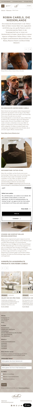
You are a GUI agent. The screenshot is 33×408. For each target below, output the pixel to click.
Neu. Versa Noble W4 (6, 334)
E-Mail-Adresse (5, 365)
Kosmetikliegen (5, 327)
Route (2, 322)
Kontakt (29, 5)
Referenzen (8, 10)
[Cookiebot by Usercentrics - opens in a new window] (24, 188)
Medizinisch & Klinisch (9, 379)
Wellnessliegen (5, 331)
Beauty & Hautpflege (8, 374)
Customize (16, 218)
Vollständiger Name (7, 358)
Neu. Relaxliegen (5, 336)
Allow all (16, 213)
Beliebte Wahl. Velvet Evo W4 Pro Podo (11, 332)
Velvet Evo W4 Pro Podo (10, 298)
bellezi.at (3, 10)
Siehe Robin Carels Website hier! (10, 133)
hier (15, 244)
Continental (11, 295)
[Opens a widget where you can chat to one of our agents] (27, 405)
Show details (24, 208)
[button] (16, 2)
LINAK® (11, 183)
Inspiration (4, 346)
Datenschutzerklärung (24, 388)
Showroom (4, 343)
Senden (4, 384)
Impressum (4, 348)
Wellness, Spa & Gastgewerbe (11, 376)
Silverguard (4, 295)
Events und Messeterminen (8, 341)
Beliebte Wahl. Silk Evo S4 (8, 329)
